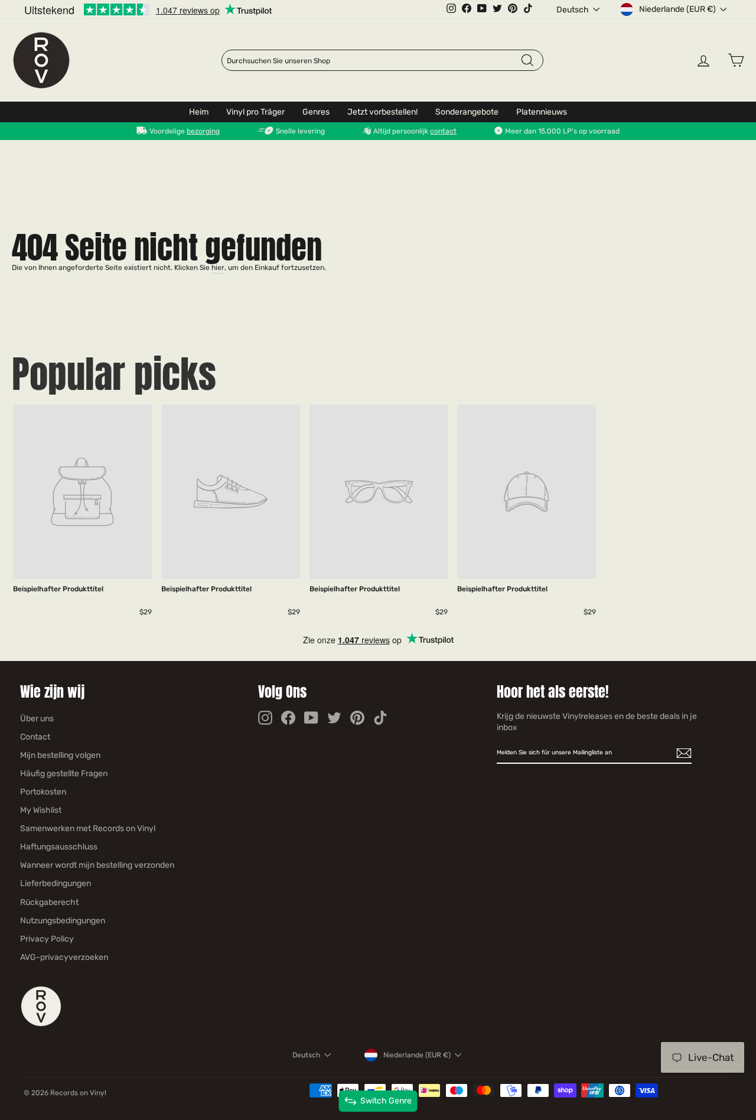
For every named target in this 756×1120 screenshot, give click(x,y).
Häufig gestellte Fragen (63, 774)
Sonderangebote (466, 112)
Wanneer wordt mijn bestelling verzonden (97, 865)
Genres (316, 112)
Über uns (37, 719)
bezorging (203, 131)
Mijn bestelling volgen (60, 755)
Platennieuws (541, 112)
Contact (35, 737)
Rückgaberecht (49, 902)
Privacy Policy (47, 939)
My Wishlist (40, 810)
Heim (198, 112)
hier (217, 267)
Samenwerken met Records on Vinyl (87, 828)
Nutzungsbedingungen (62, 921)
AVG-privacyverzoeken (64, 957)
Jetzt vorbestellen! (382, 112)
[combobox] (373, 61)
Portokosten (43, 792)
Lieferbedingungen (55, 883)
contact (443, 131)
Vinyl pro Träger (255, 112)
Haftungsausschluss (58, 847)
